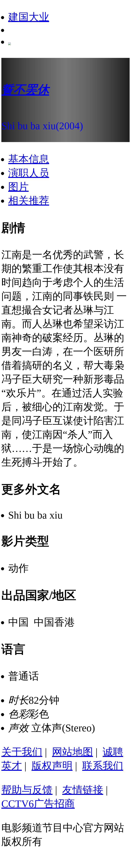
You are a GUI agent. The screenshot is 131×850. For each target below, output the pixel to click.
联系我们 (102, 765)
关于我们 (21, 752)
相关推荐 (28, 200)
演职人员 (28, 173)
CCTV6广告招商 (38, 803)
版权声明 (52, 765)
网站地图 (72, 752)
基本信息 (28, 159)
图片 (18, 186)
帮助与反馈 (27, 790)
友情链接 (82, 790)
